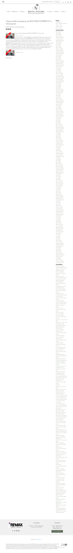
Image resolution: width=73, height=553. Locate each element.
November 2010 (60, 244)
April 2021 (58, 97)
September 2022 (60, 81)
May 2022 (58, 86)
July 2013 (58, 201)
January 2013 (59, 208)
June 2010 (58, 247)
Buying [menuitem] (22, 11)
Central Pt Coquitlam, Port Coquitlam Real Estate (61, 291)
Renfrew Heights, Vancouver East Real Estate (61, 444)
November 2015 (60, 169)
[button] (63, 2)
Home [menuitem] (8, 11)
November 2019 (60, 112)
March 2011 (58, 240)
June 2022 (58, 85)
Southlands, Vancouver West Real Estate (61, 466)
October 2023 (59, 63)
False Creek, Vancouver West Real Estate (61, 340)
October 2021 (59, 92)
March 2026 (59, 36)
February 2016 (59, 165)
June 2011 (58, 236)
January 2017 (59, 152)
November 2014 (60, 183)
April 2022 (58, 88)
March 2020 (59, 110)
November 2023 (60, 62)
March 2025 (59, 47)
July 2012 (58, 217)
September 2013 (60, 199)
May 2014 (58, 191)
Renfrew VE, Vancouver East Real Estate (61, 449)
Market (56, 11)
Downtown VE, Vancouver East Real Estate (61, 310)
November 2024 (60, 53)
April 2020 (58, 108)
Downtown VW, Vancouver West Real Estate (61, 317)
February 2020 (59, 111)
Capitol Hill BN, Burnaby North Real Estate (60, 283)
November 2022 (60, 78)
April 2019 (58, 123)
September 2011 (60, 231)
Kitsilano (58, 384)
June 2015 (58, 176)
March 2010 (59, 252)
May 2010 (58, 249)
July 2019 (58, 118)
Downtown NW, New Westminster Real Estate (61, 305)
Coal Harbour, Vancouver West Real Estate (61, 298)
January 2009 (59, 260)
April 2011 (58, 239)
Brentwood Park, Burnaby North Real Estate (60, 273)
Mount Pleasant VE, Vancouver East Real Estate (61, 423)
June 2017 (58, 149)
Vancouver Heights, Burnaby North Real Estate (61, 485)
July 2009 (58, 257)
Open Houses (59, 26)
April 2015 (58, 179)
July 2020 (58, 105)
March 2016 (58, 163)
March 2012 (58, 223)
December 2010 (60, 243)
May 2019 (58, 121)
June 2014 (58, 189)
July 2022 (58, 83)
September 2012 (60, 214)
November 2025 (60, 37)
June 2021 (58, 94)
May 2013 (58, 202)
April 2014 (58, 192)
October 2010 (59, 246)
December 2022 (60, 76)
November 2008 (60, 262)
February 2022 (59, 89)
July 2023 (58, 68)
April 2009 (58, 259)
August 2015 (59, 173)
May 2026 (58, 33)
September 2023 (60, 65)
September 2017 (60, 144)
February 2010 (59, 253)
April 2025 (58, 46)
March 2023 (59, 72)
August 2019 (59, 117)
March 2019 (58, 124)
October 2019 (59, 114)
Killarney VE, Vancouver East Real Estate (61, 382)
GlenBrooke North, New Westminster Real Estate (61, 356)
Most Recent (59, 31)
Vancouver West (60, 487)
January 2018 (59, 140)
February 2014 (59, 195)
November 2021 (60, 91)
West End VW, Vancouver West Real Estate (61, 496)
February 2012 (59, 224)
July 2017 (58, 147)
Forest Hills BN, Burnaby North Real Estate (60, 344)
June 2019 (58, 120)
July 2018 (58, 133)
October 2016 (59, 154)
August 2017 (59, 146)
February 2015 (59, 181)
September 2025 (60, 40)
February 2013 (59, 207)
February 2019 (59, 126)
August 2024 (59, 55)
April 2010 (58, 250)
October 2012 (59, 212)
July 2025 (58, 43)
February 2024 (59, 60)
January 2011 (59, 241)
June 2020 (58, 107)
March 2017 (58, 150)
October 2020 (59, 102)
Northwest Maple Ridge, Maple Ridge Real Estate (61, 437)
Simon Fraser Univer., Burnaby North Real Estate (61, 462)
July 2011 (58, 234)
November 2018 (59, 128)
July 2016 (58, 157)
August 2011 (58, 233)
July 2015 (58, 175)
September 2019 (60, 115)
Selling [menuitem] (49, 11)
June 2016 (58, 159)
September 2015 (60, 172)
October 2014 (59, 185)
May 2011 (58, 237)
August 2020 (59, 104)
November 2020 (60, 101)
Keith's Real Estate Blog (61, 23)
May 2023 (58, 70)
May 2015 (58, 178)
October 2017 (59, 143)
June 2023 (58, 69)
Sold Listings (59, 27)
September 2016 (60, 156)
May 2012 (58, 220)
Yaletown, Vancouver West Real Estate (17, 27)
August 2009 (59, 256)
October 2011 (59, 230)
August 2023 (59, 66)
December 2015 (60, 168)
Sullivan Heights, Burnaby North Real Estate (60, 475)
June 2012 (58, 218)
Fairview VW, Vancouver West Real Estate (61, 333)
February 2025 (59, 49)
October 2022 (59, 79)
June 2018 (58, 134)
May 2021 (58, 95)
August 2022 (59, 82)
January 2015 (59, 182)
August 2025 (59, 41)
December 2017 (59, 141)
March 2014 (58, 194)
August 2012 (59, 215)
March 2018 (58, 139)
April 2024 (58, 59)
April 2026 (58, 34)
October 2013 (59, 198)
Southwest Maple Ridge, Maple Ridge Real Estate (61, 470)
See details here (19, 35)
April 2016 (58, 162)
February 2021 (59, 99)
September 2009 (60, 254)
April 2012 (58, 221)
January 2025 (59, 50)
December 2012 (59, 210)
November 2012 (60, 211)
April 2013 (58, 204)
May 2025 (58, 44)
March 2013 (58, 205)
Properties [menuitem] (14, 11)
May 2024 (58, 57)
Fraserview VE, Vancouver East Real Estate (61, 352)
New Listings (59, 25)
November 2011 (59, 228)
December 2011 (59, 227)
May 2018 (58, 136)
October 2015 (59, 170)
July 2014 (58, 188)
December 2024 (60, 52)
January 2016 (59, 166)
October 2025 (59, 39)
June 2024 (58, 56)
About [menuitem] (63, 11)
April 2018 (58, 137)
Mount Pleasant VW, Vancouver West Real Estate (61, 427)
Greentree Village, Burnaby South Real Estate (60, 363)
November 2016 (60, 153)
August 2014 (59, 186)
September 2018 (60, 131)
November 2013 (60, 197)
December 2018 (59, 127)
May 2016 (58, 160)
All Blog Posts (59, 22)
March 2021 (58, 98)
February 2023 (59, 73)
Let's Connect (57, 531)
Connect (57, 1)
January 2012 (59, 226)
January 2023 (59, 75)
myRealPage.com (38, 539)
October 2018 (59, 130)
